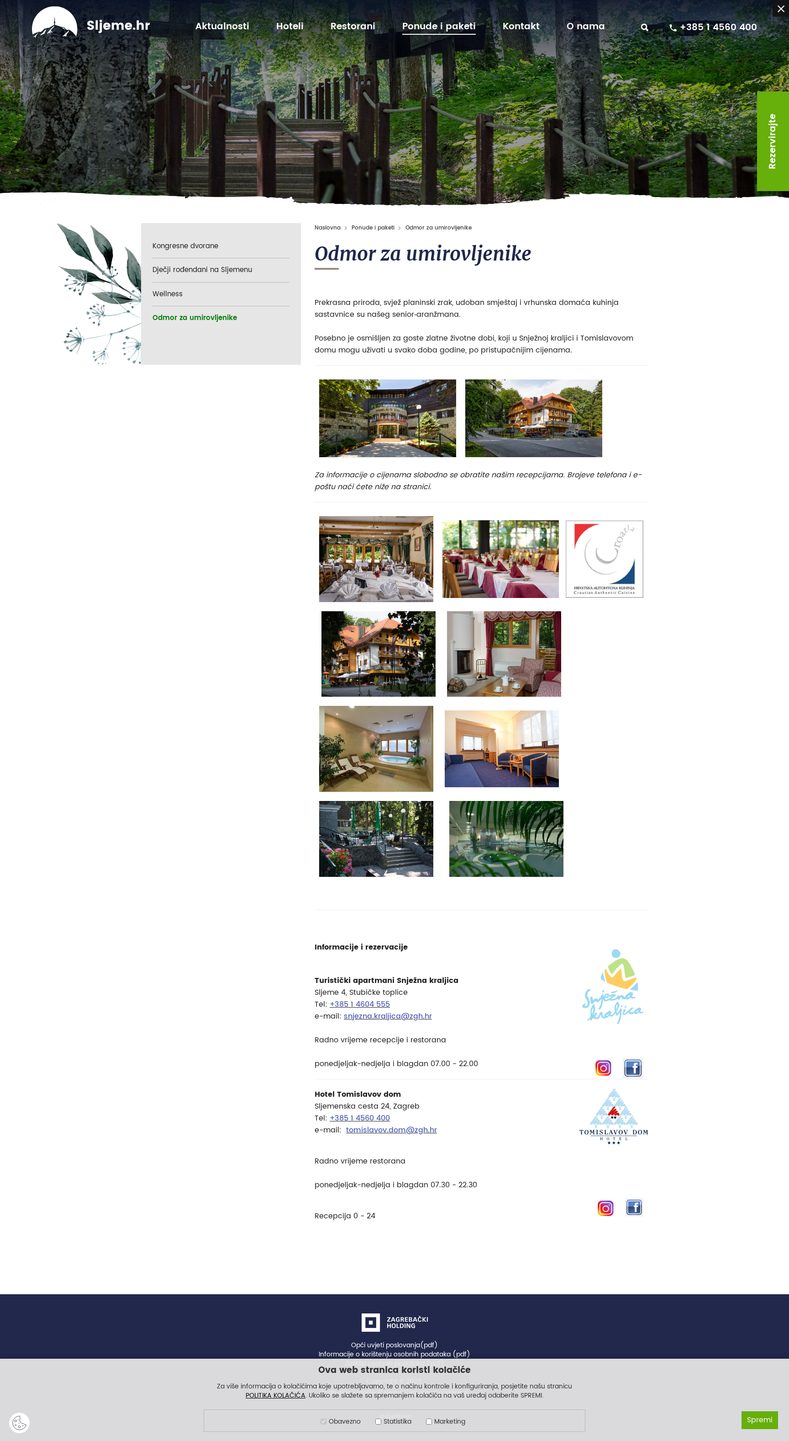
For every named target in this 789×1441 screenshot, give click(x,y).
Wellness (168, 294)
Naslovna (328, 228)
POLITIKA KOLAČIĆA (275, 1395)
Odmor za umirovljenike (195, 318)
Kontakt (521, 27)
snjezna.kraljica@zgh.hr (388, 1016)
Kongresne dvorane (185, 246)
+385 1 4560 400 (360, 1118)
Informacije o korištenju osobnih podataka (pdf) (394, 1354)
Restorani (353, 27)
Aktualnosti (222, 27)
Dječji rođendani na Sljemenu (202, 270)
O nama (586, 27)
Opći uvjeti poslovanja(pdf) (394, 1345)
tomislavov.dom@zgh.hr (391, 1130)
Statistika (397, 1421)
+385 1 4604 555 (360, 1004)
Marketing (449, 1421)
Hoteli (290, 27)
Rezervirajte (772, 141)
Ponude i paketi (439, 27)
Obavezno (345, 1421)
